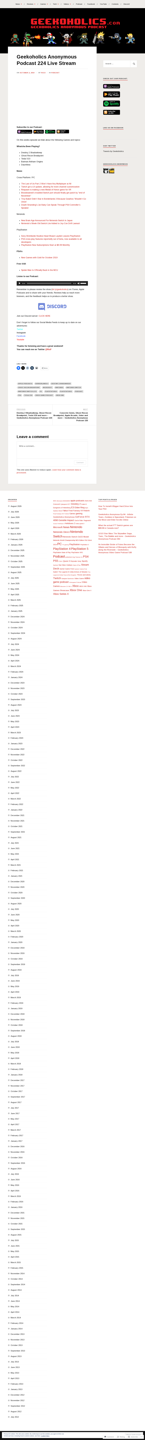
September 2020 (18, 898)
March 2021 (16, 865)
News (18, 4)
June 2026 (15, 517)
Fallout (65, 511)
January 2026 (16, 545)
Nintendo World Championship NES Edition (68, 540)
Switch (55, 572)
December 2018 (17, 1014)
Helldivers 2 (70, 523)
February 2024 (17, 672)
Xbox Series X (61, 594)
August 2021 (16, 837)
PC (41, 391)
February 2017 (17, 1135)
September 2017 (18, 1097)
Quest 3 (66, 561)
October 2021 (16, 826)
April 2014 (15, 1312)
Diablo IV (84, 504)
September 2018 (18, 1031)
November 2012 (17, 1400)
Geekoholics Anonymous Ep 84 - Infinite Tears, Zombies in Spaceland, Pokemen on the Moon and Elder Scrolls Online (117, 517)
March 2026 (16, 534)
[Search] (133, 63)
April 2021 (15, 859)
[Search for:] (120, 63)
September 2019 (18, 964)
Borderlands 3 (41, 383)
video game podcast (44, 395)
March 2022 (16, 799)
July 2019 (15, 975)
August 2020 (16, 904)
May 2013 (15, 1373)
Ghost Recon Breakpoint (29, 387)
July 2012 (15, 1417)
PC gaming (65, 544)
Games (43, 4)
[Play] (19, 283)
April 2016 (15, 1191)
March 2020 (16, 931)
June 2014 (15, 1301)
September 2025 (18, 567)
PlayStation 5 (66, 391)
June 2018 (15, 1047)
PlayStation (74, 544)
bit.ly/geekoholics (60, 289)
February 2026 (17, 539)
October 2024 (16, 628)
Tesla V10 (28, 395)
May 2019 (15, 986)
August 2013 (16, 1356)
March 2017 (16, 1130)
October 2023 (16, 694)
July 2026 (15, 512)
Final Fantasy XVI (58, 513)
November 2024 (17, 622)
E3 (72, 507)
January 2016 (16, 1207)
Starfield (55, 565)
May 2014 (15, 1307)
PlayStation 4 (51, 391)
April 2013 (15, 1378)
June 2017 (15, 1113)
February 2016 (17, 1202)
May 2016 (15, 1185)
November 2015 (17, 1218)
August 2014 (16, 1290)
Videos (66, 4)
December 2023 (17, 683)
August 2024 (16, 639)
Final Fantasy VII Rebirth (79, 511)
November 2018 (17, 1020)
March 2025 (16, 600)
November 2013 (17, 1340)
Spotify (85, 561)
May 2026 (15, 523)
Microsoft (47, 387)
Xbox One (60, 395)
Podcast (79, 4)
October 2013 (16, 1345)
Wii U (70, 586)
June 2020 (15, 915)
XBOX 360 (83, 586)
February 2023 (17, 738)
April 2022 (15, 793)
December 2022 (17, 749)
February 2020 (17, 937)
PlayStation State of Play (62, 552)
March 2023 (16, 733)
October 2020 (16, 893)
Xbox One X (87, 590)
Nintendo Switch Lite (27, 391)
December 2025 (17, 550)
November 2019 (17, 953)
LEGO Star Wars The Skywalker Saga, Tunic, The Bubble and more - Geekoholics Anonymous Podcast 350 (117, 536)
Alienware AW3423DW (63, 501)
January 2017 (16, 1141)
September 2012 (18, 1406)
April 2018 (15, 1058)
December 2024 (17, 617)
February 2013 (17, 1384)
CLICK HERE (44, 316)
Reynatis (74, 561)
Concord (56, 504)
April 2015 (15, 1257)
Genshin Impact (66, 520)
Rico (43, 73)
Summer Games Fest (80, 569)
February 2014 (17, 1323)
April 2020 (15, 926)
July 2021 (15, 843)
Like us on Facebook (113, 128)
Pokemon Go (78, 557)
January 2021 (16, 876)
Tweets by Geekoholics (113, 151)
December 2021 (17, 815)
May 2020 (15, 920)
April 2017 (15, 1124)
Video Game (79, 578)
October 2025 (16, 561)
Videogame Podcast (75, 582)
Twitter (20, 329)
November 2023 (17, 688)
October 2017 (16, 1091)
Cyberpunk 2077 (65, 504)
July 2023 (15, 710)
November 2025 (17, 556)
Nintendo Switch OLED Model (76, 537)
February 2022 (17, 804)
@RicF (48, 349)
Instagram (21, 333)
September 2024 (18, 633)
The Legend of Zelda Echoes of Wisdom (72, 572)
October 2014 (16, 1279)
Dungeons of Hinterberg (62, 508)
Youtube (20, 339)
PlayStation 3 (84, 544)
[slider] (83, 283)
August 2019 (16, 970)
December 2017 (17, 1080)
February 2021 (17, 870)
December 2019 (17, 948)
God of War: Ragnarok (83, 520)
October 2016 (16, 1158)
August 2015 (16, 1235)
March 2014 (16, 1318)
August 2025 (16, 572)
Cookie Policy (45, 1436)
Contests (115, 4)
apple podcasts (25, 383)
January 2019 (16, 1008)
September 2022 (18, 766)
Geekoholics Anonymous (64, 517)
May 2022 (15, 788)
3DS (54, 501)
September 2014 (18, 1284)
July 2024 (15, 644)
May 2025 (15, 589)
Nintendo (59, 387)
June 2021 (15, 848)
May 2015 (15, 1251)
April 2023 (15, 727)
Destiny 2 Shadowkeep (61, 383)
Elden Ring (80, 507)
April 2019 (15, 992)
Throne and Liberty (84, 575)
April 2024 (15, 661)
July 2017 (15, 1108)
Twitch (57, 578)
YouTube (103, 4)
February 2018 (17, 1069)
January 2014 (16, 1329)
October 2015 (16, 1224)
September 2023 (18, 699)
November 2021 (17, 821)
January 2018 (16, 1075)
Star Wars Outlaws (65, 565)
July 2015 (15, 1240)
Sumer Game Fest (67, 569)
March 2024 (16, 666)
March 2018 (16, 1064)
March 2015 (16, 1262)
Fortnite (66, 513)
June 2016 (15, 1180)
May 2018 (15, 1053)
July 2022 (15, 777)
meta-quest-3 (80, 523)
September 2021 (18, 832)
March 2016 (16, 1196)
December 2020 (17, 882)
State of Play (77, 565)
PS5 (55, 560)
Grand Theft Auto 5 (58, 523)
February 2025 (17, 606)
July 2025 (15, 578)
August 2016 (16, 1169)
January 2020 (16, 942)
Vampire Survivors (68, 578)
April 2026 (15, 528)
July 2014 (15, 1296)
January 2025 (16, 611)
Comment (80, 462)
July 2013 (15, 1362)
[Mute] (78, 283)
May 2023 (15, 721)
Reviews (30, 4)
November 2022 (17, 755)
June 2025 (15, 583)
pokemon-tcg (70, 557)
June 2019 (15, 981)
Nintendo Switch (73, 387)
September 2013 (18, 1351)
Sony (79, 561)
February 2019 (17, 1003)
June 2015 (15, 1246)
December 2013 (17, 1334)
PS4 (19, 395)
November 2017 (17, 1086)
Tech (55, 4)
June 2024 (15, 650)
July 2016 (15, 1174)
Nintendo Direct (61, 532)
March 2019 (16, 997)
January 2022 (16, 810)
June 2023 (15, 716)
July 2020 (15, 909)
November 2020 (17, 887)
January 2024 (16, 677)
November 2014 (17, 1273)
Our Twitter (109, 146)
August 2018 (16, 1036)
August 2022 (16, 771)
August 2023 (16, 705)
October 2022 (16, 760)
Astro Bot (88, 501)
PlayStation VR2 (77, 552)
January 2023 (16, 744)
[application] (52, 283)
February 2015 (17, 1268)
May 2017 (15, 1119)
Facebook (91, 4)
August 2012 (16, 1411)
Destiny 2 (76, 504)
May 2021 (15, 854)
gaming (79, 513)
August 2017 (16, 1102)
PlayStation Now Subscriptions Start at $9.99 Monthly (45, 245)
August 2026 (16, 506)
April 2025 (15, 595)
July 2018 (15, 1042)
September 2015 (18, 1229)
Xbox (75, 585)
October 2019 (16, 959)
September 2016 (18, 1163)
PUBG (60, 561)
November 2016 (17, 1152)
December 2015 (17, 1213)
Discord (126, 4)
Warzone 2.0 (64, 586)
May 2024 (15, 655)
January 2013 (16, 1389)
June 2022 (15, 782)
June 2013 (15, 1367)
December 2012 (17, 1395)
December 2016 (17, 1146)
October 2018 (16, 1025)
